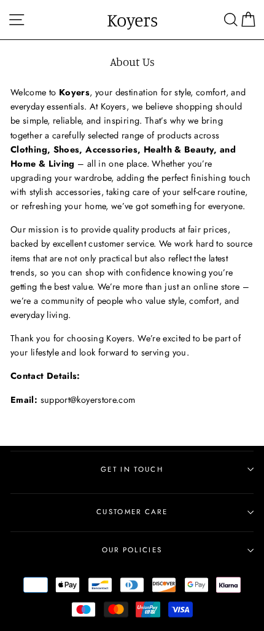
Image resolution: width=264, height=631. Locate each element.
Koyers (132, 20)
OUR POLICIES (132, 550)
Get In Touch (132, 469)
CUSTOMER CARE (132, 512)
